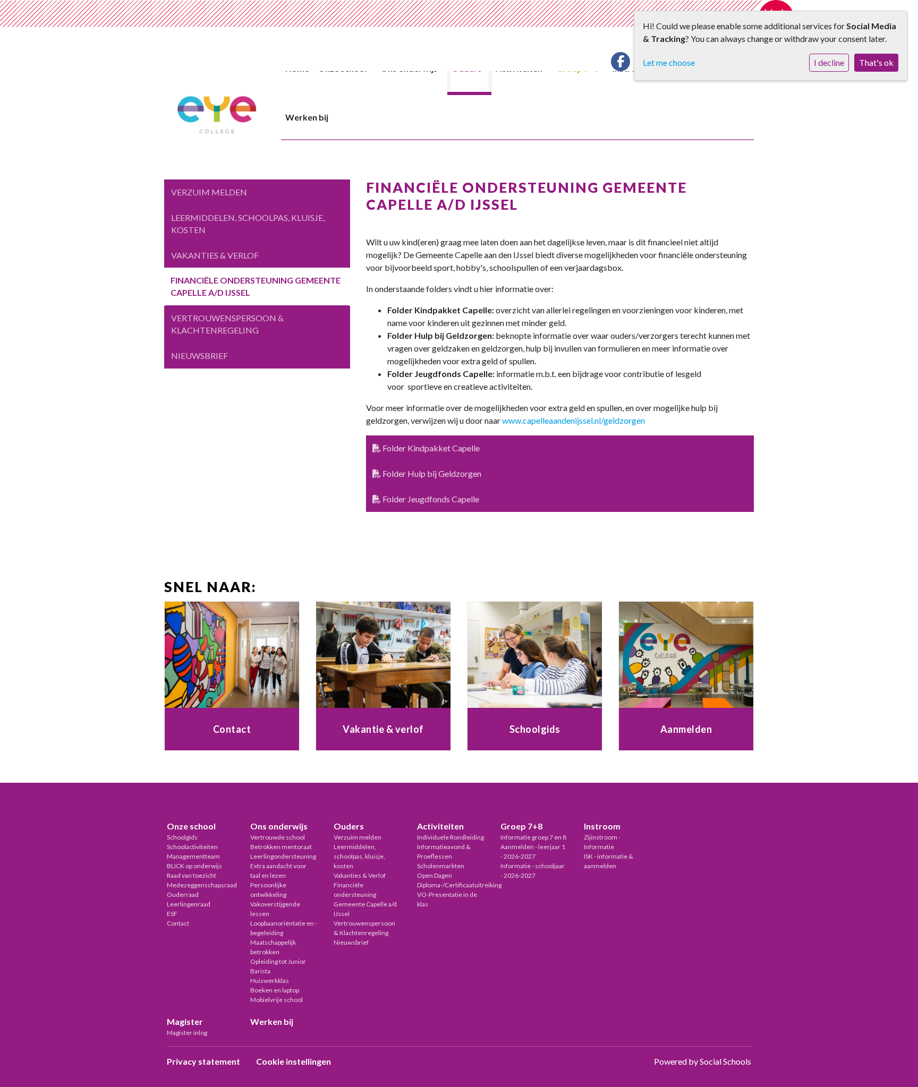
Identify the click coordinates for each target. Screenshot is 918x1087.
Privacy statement (203, 1061)
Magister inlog (187, 1033)
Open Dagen (434, 875)
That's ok (876, 62)
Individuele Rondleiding (450, 837)
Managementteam (193, 856)
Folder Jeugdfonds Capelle (430, 499)
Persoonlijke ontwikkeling (268, 889)
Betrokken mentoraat (281, 847)
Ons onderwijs (279, 826)
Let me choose (669, 62)
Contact (178, 923)
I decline (829, 62)
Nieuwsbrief (199, 355)
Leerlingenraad (188, 904)
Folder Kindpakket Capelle (430, 448)
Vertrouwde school (277, 837)
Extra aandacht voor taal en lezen (278, 870)
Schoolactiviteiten (192, 847)
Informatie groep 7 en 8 (533, 837)
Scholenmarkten (440, 866)
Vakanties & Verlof (215, 255)
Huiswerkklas (269, 981)
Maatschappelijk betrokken (273, 947)
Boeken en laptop (274, 990)
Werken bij (306, 117)
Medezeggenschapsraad (200, 885)
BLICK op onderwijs (194, 866)
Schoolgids (182, 837)
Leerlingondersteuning (283, 856)
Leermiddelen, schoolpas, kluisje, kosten (248, 223)
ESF (172, 914)
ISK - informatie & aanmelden (608, 861)
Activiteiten (440, 826)
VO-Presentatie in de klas (447, 899)
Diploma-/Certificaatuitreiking (450, 885)
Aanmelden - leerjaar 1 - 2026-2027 (532, 851)
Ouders (349, 826)
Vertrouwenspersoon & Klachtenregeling (227, 324)
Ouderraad (183, 894)
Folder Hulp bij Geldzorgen (431, 473)
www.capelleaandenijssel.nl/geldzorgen (573, 420)
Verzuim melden (209, 192)
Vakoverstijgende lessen (275, 909)
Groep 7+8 (521, 826)
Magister (185, 1021)
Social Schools (725, 1061)
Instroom (602, 826)
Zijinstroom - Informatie (602, 842)
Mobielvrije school (276, 1000)
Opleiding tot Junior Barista (278, 966)
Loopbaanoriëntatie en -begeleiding (283, 928)
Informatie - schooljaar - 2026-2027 (532, 870)
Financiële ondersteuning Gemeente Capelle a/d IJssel (256, 286)
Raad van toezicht (191, 875)
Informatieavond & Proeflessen (444, 851)
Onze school (191, 826)
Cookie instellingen (293, 1061)
